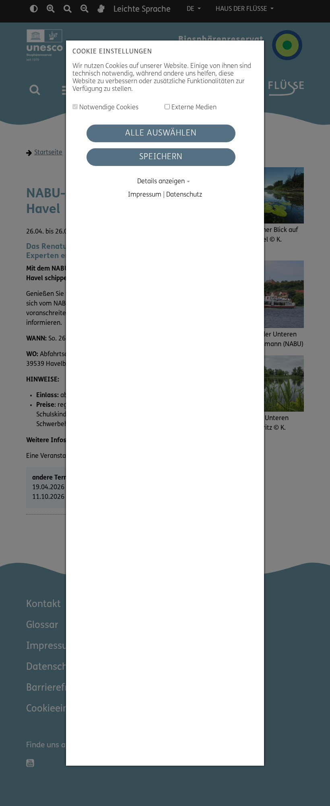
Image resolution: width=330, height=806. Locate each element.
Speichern (161, 157)
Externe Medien (193, 108)
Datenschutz (184, 194)
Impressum (144, 194)
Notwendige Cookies (108, 108)
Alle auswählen (161, 133)
